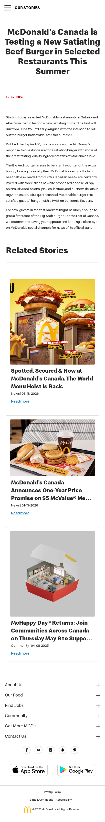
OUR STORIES (27, 8)
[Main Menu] (8, 8)
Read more (20, 402)
